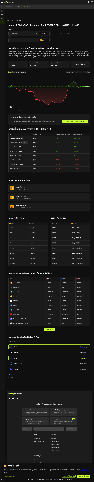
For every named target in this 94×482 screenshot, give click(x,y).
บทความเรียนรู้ (55, 441)
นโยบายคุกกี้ (85, 470)
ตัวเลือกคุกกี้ (68, 479)
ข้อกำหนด (30, 479)
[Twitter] (9, 398)
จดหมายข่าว (8, 7)
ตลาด (23, 7)
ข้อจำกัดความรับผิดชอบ (56, 479)
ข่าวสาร (53, 439)
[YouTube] (13, 398)
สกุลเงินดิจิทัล (55, 444)
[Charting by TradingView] (11, 107)
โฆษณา (29, 7)
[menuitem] (2, 11)
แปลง (8, 20)
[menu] (2, 16)
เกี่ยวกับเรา (37, 439)
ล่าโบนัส (17, 7)
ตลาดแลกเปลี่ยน (55, 447)
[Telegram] (17, 398)
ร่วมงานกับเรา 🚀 (39, 441)
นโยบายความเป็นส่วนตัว (42, 479)
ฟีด (2, 7)
